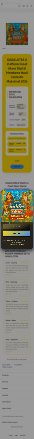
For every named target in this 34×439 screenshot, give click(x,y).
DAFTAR (16, 233)
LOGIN (16, 227)
